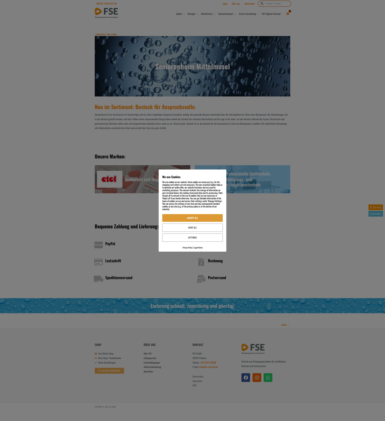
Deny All (192, 227)
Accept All (192, 217)
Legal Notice (198, 247)
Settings (192, 237)
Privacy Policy (187, 247)
